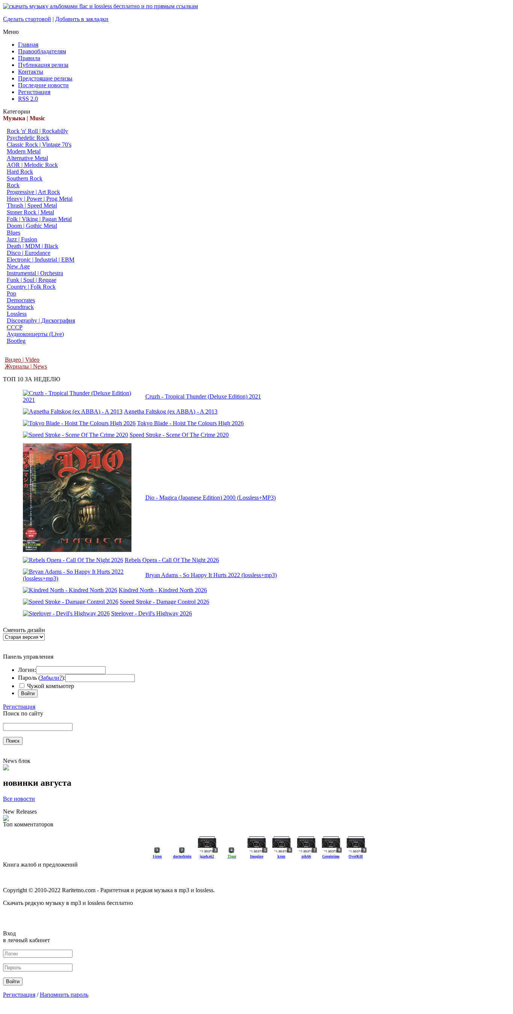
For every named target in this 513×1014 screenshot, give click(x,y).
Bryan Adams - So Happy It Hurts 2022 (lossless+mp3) (211, 575)
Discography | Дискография (41, 320)
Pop (11, 293)
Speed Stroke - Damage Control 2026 (164, 602)
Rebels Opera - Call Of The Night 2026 (172, 560)
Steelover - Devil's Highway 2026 (151, 613)
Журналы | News (26, 366)
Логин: (27, 670)
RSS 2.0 (28, 98)
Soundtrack (20, 307)
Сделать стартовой (27, 19)
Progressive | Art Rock (33, 192)
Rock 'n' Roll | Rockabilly (37, 131)
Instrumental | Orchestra (35, 273)
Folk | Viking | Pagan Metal (39, 219)
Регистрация (34, 92)
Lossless (17, 314)
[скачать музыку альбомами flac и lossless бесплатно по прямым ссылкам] (100, 6)
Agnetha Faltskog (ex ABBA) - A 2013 (170, 411)
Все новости (19, 799)
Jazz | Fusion (22, 239)
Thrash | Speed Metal (32, 205)
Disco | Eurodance (28, 253)
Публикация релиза (43, 65)
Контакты (30, 71)
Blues (13, 232)
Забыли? (51, 677)
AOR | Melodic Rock (32, 165)
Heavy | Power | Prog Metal (39, 199)
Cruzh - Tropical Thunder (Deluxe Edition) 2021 (203, 396)
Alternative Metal (27, 158)
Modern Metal (24, 151)
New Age (18, 266)
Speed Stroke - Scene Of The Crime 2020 (179, 435)
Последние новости (43, 85)
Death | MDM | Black (32, 246)
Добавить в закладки (82, 19)
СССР (15, 327)
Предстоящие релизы (45, 78)
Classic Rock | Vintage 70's (39, 144)
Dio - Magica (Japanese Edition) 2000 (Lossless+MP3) (210, 497)
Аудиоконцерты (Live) (35, 334)
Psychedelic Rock (28, 138)
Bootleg (16, 341)
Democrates (21, 300)
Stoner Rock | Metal (30, 212)
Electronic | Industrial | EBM (40, 259)
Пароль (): (41, 677)
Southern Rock (24, 178)
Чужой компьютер (50, 686)
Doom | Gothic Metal (32, 226)
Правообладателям (42, 51)
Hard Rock (20, 171)
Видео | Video (22, 359)
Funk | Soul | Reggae (31, 280)
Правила (29, 58)
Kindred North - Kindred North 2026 (163, 590)
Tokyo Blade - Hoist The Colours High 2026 (190, 423)
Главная (28, 44)
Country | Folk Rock (31, 286)
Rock (13, 185)
